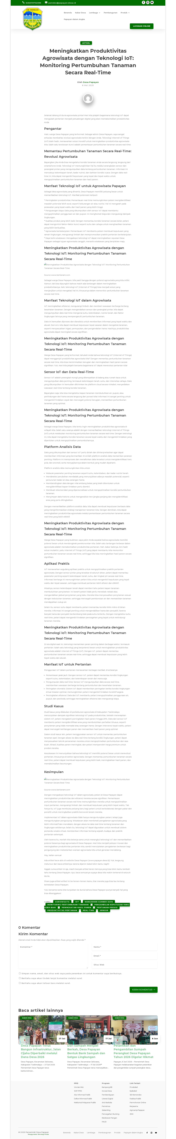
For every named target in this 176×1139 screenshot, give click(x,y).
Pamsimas (106, 1106)
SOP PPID (78, 1091)
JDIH (131, 1114)
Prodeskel (134, 1087)
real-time (88, 910)
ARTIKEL (86, 43)
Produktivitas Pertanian (62, 910)
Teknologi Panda (43, 1134)
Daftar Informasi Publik (83, 1099)
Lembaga (93, 13)
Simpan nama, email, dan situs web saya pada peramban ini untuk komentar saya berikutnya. (72, 973)
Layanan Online (141, 26)
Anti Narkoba (107, 1103)
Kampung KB (107, 1087)
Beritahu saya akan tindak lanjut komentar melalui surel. (52, 978)
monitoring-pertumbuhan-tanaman (68, 905)
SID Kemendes (135, 1095)
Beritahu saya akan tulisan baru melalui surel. (46, 983)
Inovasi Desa (107, 1091)
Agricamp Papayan (137, 1110)
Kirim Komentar (142, 989)
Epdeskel (133, 1091)
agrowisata (62, 902)
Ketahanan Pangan (109, 1118)
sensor (104, 910)
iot (77, 902)
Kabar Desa (80, 13)
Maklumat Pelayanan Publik (85, 1103)
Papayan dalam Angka (74, 19)
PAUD (104, 1122)
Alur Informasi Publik (82, 1095)
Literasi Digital (107, 1099)
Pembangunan (110, 13)
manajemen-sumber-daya (99, 902)
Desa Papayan (91, 82)
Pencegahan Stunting (110, 1114)
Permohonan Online (138, 1103)
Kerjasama (134, 1106)
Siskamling (106, 1110)
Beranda (68, 13)
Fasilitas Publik (135, 1099)
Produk (124, 13)
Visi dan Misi (78, 1087)
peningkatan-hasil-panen (76, 907)
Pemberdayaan (108, 1095)
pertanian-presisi (107, 907)
